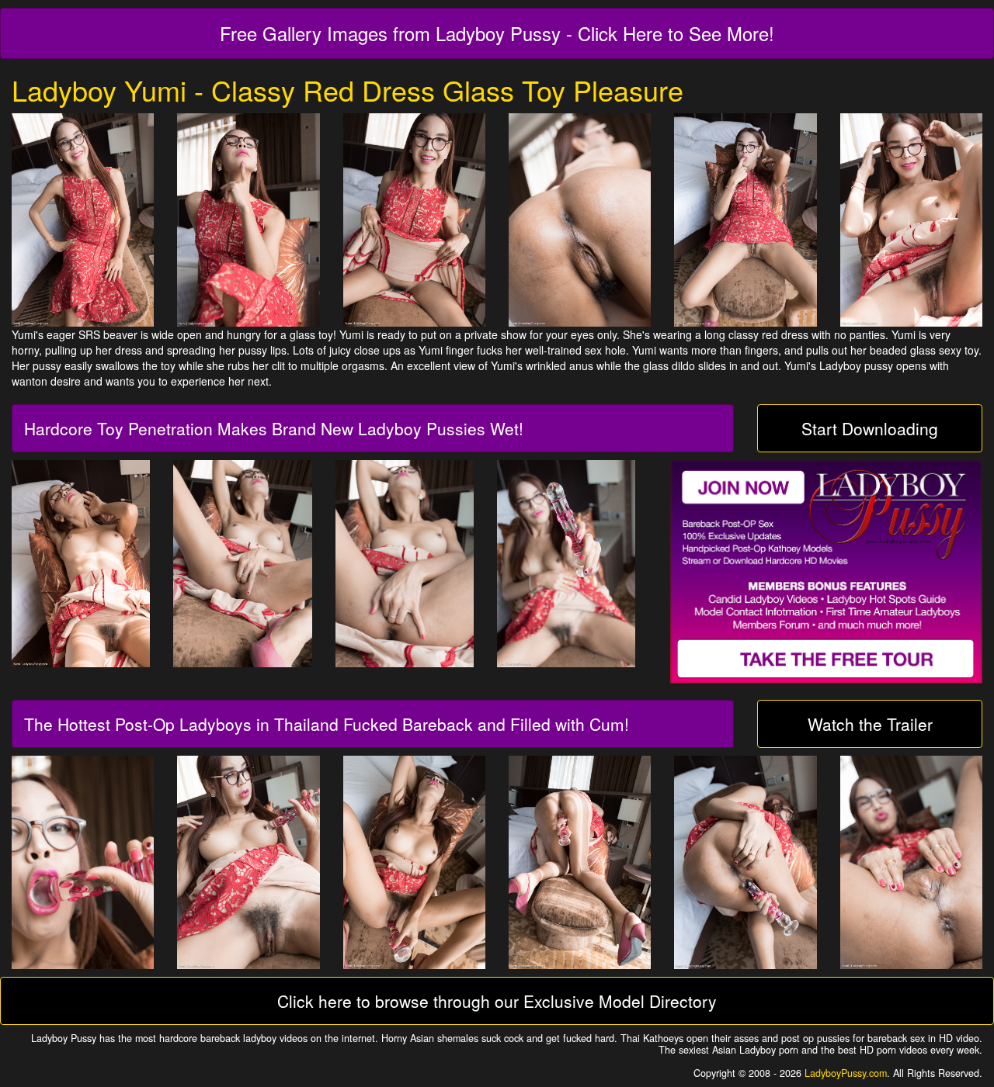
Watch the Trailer (870, 724)
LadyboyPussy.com (846, 1073)
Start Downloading (869, 428)
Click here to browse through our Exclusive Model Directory (497, 1001)
